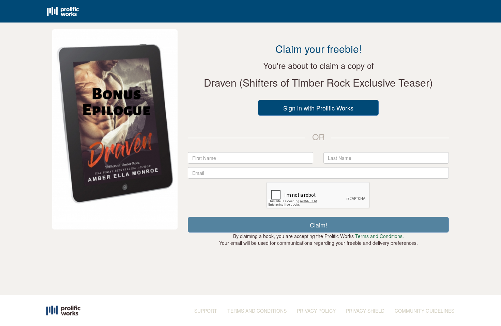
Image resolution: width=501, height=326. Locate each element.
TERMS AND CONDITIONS (257, 310)
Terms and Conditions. (379, 236)
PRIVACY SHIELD (365, 310)
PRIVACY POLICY (316, 310)
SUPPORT (205, 310)
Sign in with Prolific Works (318, 107)
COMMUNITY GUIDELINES (424, 310)
